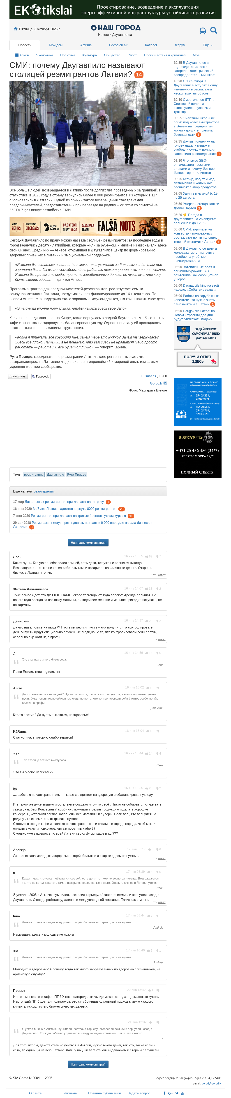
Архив (23, 55)
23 (121, 509)
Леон (159, 888)
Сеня (159, 665)
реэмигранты (34, 474)
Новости (24, 45)
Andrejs (157, 927)
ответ (162, 575)
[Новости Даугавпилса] (115, 27)
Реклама (70, 1093)
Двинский (156, 708)
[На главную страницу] (15, 29)
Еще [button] (206, 45)
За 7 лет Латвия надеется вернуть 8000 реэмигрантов (74, 509)
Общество (112, 55)
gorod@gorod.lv (212, 1083)
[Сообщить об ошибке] (165, 383)
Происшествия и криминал (165, 55)
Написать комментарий (88, 542)
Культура (89, 55)
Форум (180, 45)
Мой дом (55, 45)
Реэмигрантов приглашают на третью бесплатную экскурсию (78, 516)
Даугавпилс (55, 474)
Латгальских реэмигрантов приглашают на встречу (64, 502)
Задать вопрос (139, 1093)
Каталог (151, 45)
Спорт (132, 55)
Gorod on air (118, 45)
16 (148, 376)
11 (131, 516)
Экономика (44, 55)
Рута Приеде (76, 474)
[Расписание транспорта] (203, 32)
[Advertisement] (88, 428)
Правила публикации (104, 1093)
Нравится (16, 376)
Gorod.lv (156, 383)
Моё (196, 55)
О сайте (35, 1093)
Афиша (86, 45)
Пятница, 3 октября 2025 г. (39, 29)
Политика (67, 55)
